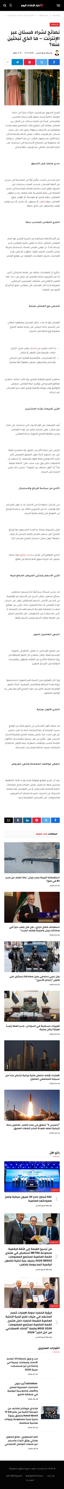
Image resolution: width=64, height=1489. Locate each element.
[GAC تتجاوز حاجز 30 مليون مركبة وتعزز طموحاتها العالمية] (32, 1176)
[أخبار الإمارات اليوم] (32, 5)
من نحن (50, 1476)
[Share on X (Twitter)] (42, 62)
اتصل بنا (30, 1480)
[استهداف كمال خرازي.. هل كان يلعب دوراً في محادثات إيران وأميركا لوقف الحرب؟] (32, 907)
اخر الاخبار (55, 1190)
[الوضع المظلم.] (11, 5)
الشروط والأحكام (14, 1476)
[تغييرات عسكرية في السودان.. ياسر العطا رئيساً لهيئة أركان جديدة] (32, 1006)
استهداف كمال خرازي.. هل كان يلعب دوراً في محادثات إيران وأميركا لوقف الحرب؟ (34, 929)
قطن (42, 202)
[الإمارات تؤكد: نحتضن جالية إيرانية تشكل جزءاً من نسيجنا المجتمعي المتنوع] (32, 1055)
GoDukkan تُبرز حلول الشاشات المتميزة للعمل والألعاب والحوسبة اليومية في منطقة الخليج (22, 1389)
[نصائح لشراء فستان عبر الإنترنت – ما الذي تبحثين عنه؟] (32, 87)
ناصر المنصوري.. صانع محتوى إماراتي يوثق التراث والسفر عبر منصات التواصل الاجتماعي (21, 1440)
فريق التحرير (41, 53)
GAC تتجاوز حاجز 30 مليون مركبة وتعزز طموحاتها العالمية (28, 1198)
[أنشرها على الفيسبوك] (54, 62)
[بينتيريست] (29, 62)
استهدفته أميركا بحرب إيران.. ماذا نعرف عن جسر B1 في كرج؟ (32, 879)
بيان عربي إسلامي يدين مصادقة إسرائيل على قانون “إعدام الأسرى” (34, 978)
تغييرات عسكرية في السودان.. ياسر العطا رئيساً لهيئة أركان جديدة (33, 1028)
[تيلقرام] (17, 62)
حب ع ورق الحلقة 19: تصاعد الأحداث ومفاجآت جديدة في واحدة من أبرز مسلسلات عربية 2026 (22, 1364)
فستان (33, 348)
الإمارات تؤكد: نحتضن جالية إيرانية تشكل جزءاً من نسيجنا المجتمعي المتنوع (32, 1077)
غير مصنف (55, 25)
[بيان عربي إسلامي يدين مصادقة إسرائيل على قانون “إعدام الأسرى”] (32, 956)
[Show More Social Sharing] (7, 62)
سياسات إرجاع (27, 555)
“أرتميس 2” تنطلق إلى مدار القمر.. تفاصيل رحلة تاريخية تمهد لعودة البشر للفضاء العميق (33, 1127)
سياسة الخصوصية (34, 1476)
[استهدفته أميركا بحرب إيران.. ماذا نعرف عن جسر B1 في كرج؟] (32, 857)
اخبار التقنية (55, 1242)
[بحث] (5, 5)
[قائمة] (58, 5)
